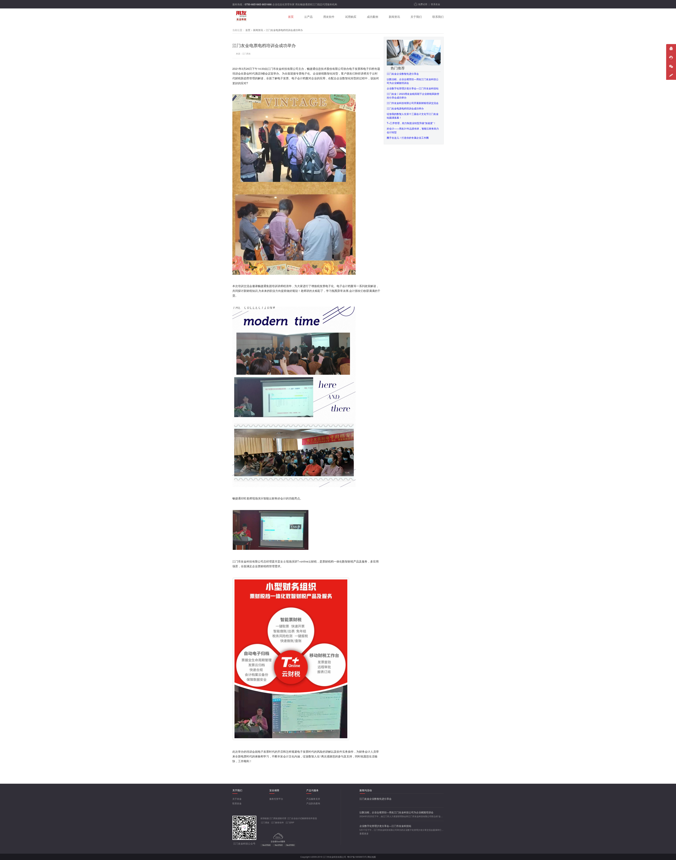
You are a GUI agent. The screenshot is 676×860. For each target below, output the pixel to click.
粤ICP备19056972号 (357, 856)
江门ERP (290, 822)
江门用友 (265, 822)
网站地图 (371, 856)
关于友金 (237, 798)
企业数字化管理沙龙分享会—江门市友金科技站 (413, 88)
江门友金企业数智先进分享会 (403, 73)
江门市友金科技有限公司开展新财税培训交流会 (413, 103)
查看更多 (364, 833)
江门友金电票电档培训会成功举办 (405, 108)
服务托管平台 (276, 798)
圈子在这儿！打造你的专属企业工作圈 (408, 137)
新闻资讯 (258, 30)
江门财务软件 (277, 822)
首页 (247, 30)
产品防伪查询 (313, 803)
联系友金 (435, 4)
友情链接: (264, 818)
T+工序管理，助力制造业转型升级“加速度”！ (411, 123)
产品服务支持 (313, 798)
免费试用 (422, 4)
